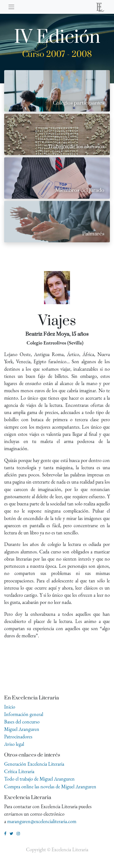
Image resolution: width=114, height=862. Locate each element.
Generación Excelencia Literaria (34, 764)
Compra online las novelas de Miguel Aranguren (50, 786)
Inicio (9, 707)
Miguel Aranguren (21, 729)
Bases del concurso (22, 721)
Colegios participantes (78, 103)
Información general (23, 714)
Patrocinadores (18, 736)
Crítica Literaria (19, 771)
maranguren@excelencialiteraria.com (41, 821)
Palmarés (93, 234)
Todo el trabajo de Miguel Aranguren (39, 779)
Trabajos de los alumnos (76, 147)
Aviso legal (14, 744)
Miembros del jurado (79, 190)
